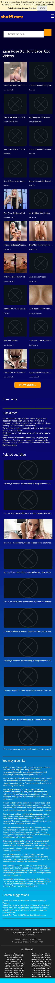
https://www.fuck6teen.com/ (41, 958)
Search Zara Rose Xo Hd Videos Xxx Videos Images (24, 915)
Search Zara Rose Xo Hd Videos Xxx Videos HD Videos (25, 908)
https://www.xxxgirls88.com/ (40, 954)
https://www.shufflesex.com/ (14, 965)
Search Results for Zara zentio (42, 372)
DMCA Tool (37, 932)
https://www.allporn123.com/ (40, 965)
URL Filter (27, 932)
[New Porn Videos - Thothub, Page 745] (15, 145)
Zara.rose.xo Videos (37, 277)
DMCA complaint (10, 445)
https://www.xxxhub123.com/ (14, 970)
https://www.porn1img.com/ (41, 969)
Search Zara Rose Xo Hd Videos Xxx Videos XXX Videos (26, 905)
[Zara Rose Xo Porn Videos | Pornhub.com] (40, 304)
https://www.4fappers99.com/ (14, 956)
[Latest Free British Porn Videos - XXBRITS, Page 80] (15, 368)
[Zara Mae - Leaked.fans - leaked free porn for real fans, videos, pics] (40, 336)
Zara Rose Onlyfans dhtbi (14, 213)
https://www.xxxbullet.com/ (14, 969)
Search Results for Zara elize (16, 309)
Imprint (28, 930)
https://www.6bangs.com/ (14, 958)
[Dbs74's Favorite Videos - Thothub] (40, 240)
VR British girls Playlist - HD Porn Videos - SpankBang (26, 277)
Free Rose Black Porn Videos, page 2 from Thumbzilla (26, 117)
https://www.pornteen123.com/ (41, 963)
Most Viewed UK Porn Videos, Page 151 (21, 85)
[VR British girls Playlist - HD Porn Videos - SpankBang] (15, 272)
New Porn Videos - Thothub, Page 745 (20, 149)
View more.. (27, 384)
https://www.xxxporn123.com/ (14, 972)
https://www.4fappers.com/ (14, 954)
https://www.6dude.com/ (14, 959)
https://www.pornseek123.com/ (41, 959)
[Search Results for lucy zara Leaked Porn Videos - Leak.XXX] (40, 81)
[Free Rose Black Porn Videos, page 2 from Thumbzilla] (15, 113)
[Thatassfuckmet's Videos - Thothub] (15, 240)
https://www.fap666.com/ (14, 961)
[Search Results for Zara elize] (15, 304)
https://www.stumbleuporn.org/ (41, 976)
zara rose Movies (11, 340)
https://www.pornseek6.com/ (40, 961)
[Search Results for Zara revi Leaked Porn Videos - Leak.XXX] (40, 145)
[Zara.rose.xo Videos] (40, 272)
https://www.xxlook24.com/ (14, 976)
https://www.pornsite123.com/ (14, 963)
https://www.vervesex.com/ (14, 967)
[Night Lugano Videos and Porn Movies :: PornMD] (40, 113)
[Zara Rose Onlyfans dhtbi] (15, 208)
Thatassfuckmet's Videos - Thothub (19, 245)
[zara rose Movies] (15, 336)
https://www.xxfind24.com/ (14, 974)
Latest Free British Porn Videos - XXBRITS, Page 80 (25, 372)
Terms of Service (39, 930)
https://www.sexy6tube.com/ (40, 956)
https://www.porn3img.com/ (41, 972)
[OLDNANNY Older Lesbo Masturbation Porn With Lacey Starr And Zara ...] (40, 208)
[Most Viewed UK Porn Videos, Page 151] (15, 81)
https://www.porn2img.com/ (41, 970)
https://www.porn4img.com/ (41, 974)
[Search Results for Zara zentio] (40, 368)
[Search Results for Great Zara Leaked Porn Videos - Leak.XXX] (15, 177)
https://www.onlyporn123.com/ (41, 967)
